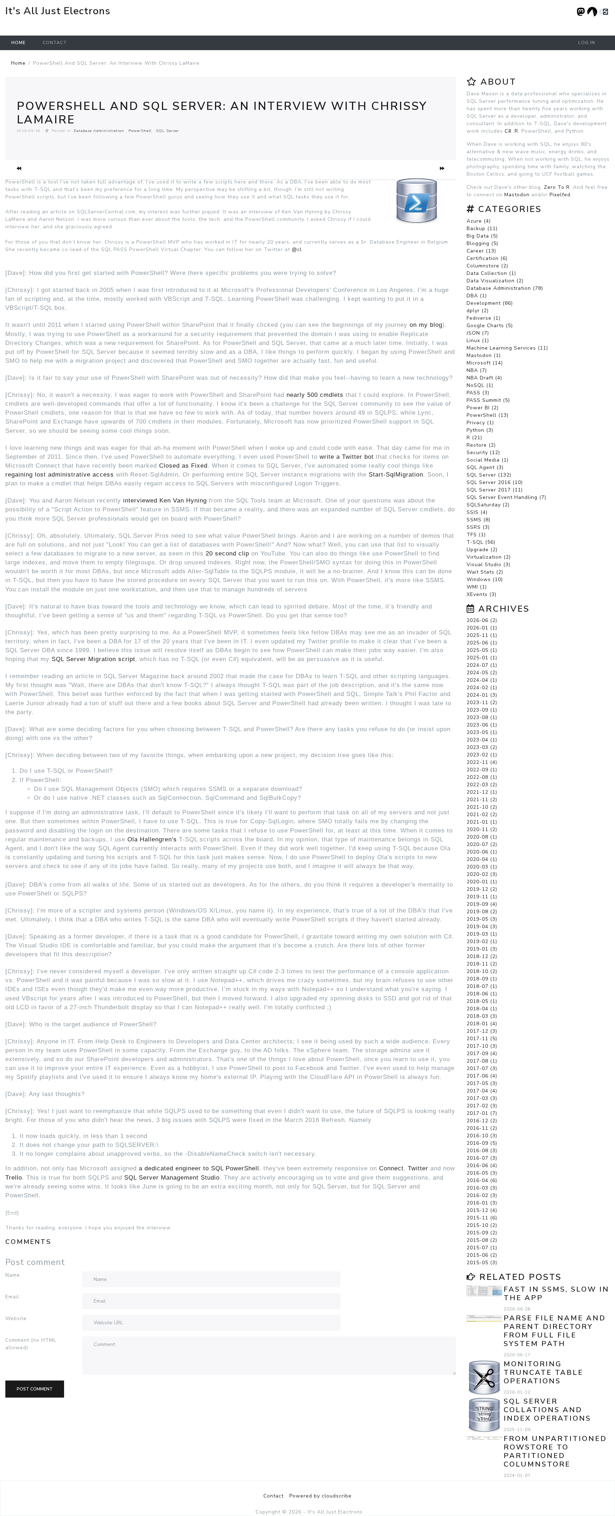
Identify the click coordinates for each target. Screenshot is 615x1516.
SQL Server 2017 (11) (495, 489)
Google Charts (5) (490, 325)
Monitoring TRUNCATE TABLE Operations (543, 1372)
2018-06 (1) (482, 993)
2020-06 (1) (482, 852)
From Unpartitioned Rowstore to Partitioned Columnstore (555, 1451)
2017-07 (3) (482, 1068)
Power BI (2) (483, 407)
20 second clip (227, 553)
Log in (586, 43)
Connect (391, 1168)
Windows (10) (485, 579)
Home (18, 43)
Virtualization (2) (489, 557)
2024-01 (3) (482, 695)
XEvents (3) (481, 594)
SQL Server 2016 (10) (495, 482)
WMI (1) (477, 587)
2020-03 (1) (482, 866)
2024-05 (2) (482, 672)
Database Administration (99, 130)
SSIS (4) (477, 512)
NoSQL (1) (480, 385)
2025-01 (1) (482, 657)
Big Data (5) (482, 236)
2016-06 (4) (482, 1165)
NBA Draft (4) (484, 377)
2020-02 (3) (482, 874)
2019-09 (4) (482, 904)
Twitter (418, 1168)
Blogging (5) (482, 243)
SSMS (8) (478, 519)
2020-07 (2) (482, 844)
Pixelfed (560, 194)
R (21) (474, 437)
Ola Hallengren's (152, 839)
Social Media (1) (488, 460)
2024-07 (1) (482, 665)
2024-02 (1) (482, 687)
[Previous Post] (19, 168)
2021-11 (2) (482, 799)
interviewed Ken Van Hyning (165, 500)
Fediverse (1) (483, 318)
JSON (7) (478, 333)
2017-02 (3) (482, 1105)
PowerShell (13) (488, 415)
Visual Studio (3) (488, 564)
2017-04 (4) (482, 1090)
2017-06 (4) (482, 1076)
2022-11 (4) (482, 762)
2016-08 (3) (482, 1150)
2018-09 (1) (482, 978)
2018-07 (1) (482, 986)
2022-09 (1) (482, 769)
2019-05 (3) (482, 919)
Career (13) (481, 251)
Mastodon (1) (484, 355)
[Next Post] (442, 168)
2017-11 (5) (482, 1038)
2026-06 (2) (482, 620)
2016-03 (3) (482, 1188)
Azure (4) (479, 221)
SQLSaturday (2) (488, 504)
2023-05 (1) (482, 732)
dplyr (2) (478, 310)
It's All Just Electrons (57, 11)
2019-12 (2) (482, 889)
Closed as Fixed (183, 465)
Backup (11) (482, 228)
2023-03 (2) (482, 747)
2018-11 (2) (482, 964)
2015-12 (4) (482, 1210)
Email (12, 1296)
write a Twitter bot (348, 456)
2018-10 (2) (482, 971)
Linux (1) (478, 340)
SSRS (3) (478, 527)
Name (12, 1275)
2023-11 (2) (482, 702)
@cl (297, 249)
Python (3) (480, 430)
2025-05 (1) (482, 650)
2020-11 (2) (482, 829)
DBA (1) (477, 295)
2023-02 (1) (482, 754)
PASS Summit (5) (488, 400)
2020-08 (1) (482, 837)
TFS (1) (476, 534)
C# (508, 131)
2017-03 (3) (482, 1098)
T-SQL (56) (481, 542)
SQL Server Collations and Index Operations (547, 1410)
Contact (55, 43)
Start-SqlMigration (396, 474)
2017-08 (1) (482, 1061)
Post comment (35, 1389)
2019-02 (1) (482, 941)
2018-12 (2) (482, 956)
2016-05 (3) (482, 1173)
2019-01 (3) (482, 949)
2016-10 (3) (482, 1135)
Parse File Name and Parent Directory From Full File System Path (555, 1331)
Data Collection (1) (491, 273)
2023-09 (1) (482, 710)
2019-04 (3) (482, 926)
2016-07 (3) (482, 1158)
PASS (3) (478, 392)
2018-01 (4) (482, 1023)
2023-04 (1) (482, 739)
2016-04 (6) (482, 1180)
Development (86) (490, 303)
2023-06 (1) (482, 725)
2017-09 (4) (482, 1053)
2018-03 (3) (482, 1016)
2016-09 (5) (482, 1143)
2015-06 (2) (482, 1255)
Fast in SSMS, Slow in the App (556, 1293)
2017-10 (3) (482, 1046)
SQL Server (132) (489, 475)
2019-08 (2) (482, 911)
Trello (13, 1177)
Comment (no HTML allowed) (30, 1344)
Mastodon (517, 194)
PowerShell (140, 130)
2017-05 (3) (482, 1083)
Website (16, 1318)
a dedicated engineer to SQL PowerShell (199, 1168)
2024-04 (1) (482, 680)
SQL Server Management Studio (172, 1177)
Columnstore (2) (487, 265)
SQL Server (167, 130)
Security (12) (483, 452)
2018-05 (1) (482, 1001)
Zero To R (557, 187)
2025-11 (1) (482, 635)
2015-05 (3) (482, 1262)
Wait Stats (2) (485, 572)
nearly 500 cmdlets (315, 395)
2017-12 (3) (482, 1031)
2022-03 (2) (482, 784)
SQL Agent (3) (485, 467)
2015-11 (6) (482, 1217)
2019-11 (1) (482, 896)
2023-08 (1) (482, 717)
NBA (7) (477, 370)
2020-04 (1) (482, 859)
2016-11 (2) (482, 1128)
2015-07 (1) (482, 1247)
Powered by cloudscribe (320, 1496)
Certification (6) (487, 258)
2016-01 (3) (482, 1202)
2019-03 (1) (482, 934)
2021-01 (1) (482, 822)
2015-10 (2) (482, 1225)
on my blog (426, 324)
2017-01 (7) (482, 1113)
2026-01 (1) (482, 627)
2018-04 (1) (482, 1008)
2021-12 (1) (482, 792)
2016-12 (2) (482, 1120)
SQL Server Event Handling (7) (506, 497)
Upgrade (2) (482, 549)
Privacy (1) (480, 422)
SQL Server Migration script (93, 659)
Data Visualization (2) (495, 280)
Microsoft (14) (485, 363)
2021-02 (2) (482, 814)
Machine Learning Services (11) (507, 348)
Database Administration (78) (505, 288)
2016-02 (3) (482, 1195)
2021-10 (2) (482, 807)
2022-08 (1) (482, 777)
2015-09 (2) (482, 1232)
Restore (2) (481, 445)
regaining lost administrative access (59, 474)
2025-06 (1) (482, 642)
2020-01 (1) (482, 881)
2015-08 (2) (482, 1240)
